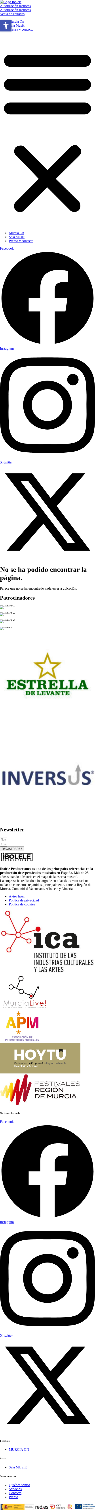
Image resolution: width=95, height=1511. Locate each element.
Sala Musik (17, 25)
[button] (47, 131)
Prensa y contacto (21, 29)
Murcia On (16, 21)
